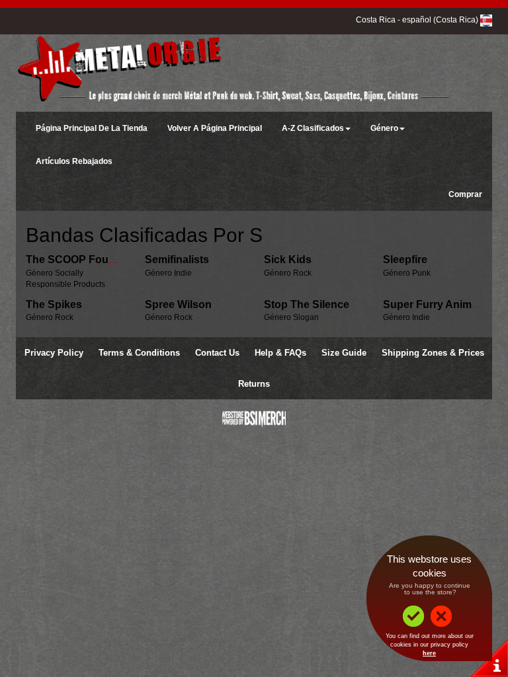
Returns (254, 384)
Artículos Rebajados (74, 161)
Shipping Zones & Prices (433, 353)
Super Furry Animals (434, 304)
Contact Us (217, 353)
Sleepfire (405, 259)
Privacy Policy (53, 353)
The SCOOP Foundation (86, 259)
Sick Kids (288, 259)
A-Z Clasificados (313, 128)
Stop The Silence (306, 304)
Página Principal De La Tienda (92, 128)
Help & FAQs (280, 353)
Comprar (465, 194)
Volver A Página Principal (214, 128)
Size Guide (343, 353)
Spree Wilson (178, 304)
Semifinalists (177, 259)
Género (384, 128)
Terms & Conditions (139, 353)
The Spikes (54, 304)
